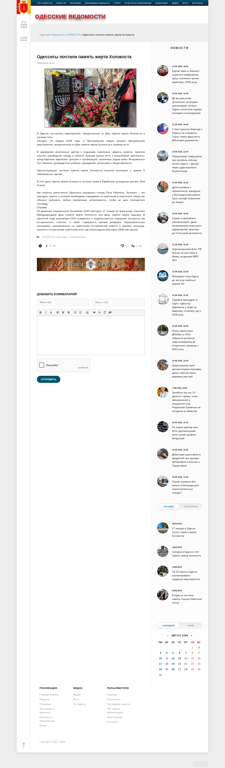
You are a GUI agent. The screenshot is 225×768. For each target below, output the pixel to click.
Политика (75, 3)
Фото (186, 3)
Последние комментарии (115, 710)
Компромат (161, 3)
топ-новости (44, 3)
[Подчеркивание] (51, 312)
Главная (112, 694)
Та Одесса (79, 704)
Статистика (113, 699)
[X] (40, 245)
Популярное (191, 507)
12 (173, 658)
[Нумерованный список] (80, 312)
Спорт (117, 3)
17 (160, 663)
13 (179, 658)
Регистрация (114, 717)
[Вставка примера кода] (99, 312)
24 (160, 669)
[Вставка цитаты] (94, 312)
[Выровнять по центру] (63, 312)
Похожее (168, 507)
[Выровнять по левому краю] (57, 312)
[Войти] (24, 25)
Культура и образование (138, 3)
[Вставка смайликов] (87, 312)
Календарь (168, 626)
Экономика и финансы (97, 3)
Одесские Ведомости (52, 34)
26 (173, 669)
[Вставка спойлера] (104, 312)
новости (61, 3)
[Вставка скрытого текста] (110, 312)
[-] (54, 246)
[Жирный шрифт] (40, 312)
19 (173, 663)
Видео (175, 3)
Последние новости (118, 704)
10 (160, 658)
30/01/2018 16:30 (45, 63)
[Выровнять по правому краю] (68, 312)
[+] (47, 246)
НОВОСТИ (74, 34)
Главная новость (49, 694)
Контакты (197, 3)
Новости (180, 47)
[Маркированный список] (75, 312)
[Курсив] (45, 312)
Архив (190, 626)
